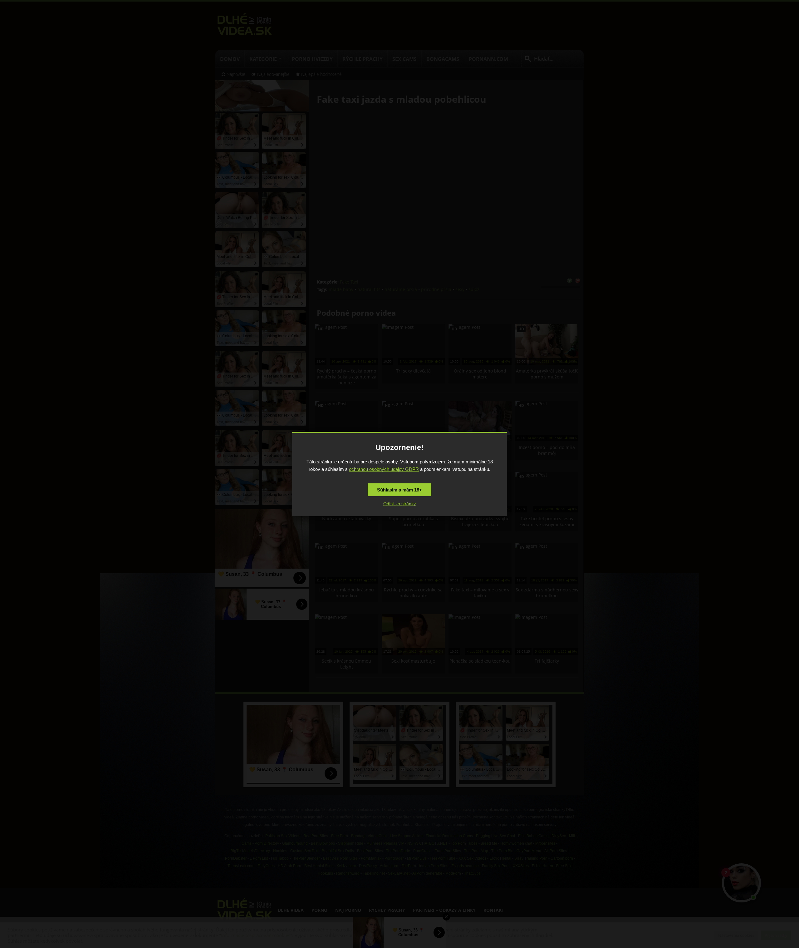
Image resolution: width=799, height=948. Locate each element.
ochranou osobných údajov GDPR (384, 469)
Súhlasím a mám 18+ (399, 489)
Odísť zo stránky (399, 503)
